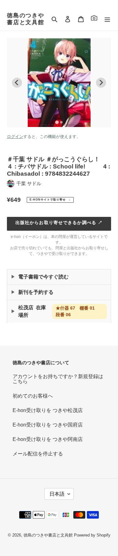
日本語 (57, 494)
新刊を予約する (35, 292)
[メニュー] (107, 19)
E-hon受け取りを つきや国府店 (48, 424)
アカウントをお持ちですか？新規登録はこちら (58, 379)
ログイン (15, 136)
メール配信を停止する (38, 453)
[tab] (57, 122)
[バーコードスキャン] (94, 19)
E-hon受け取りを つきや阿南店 (48, 439)
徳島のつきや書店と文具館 (25, 18)
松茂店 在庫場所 (58, 311)
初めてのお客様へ (33, 396)
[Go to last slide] (17, 83)
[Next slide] (101, 83)
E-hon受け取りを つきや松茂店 (48, 410)
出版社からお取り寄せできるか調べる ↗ (59, 222)
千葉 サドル (28, 183)
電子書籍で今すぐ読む (43, 276)
